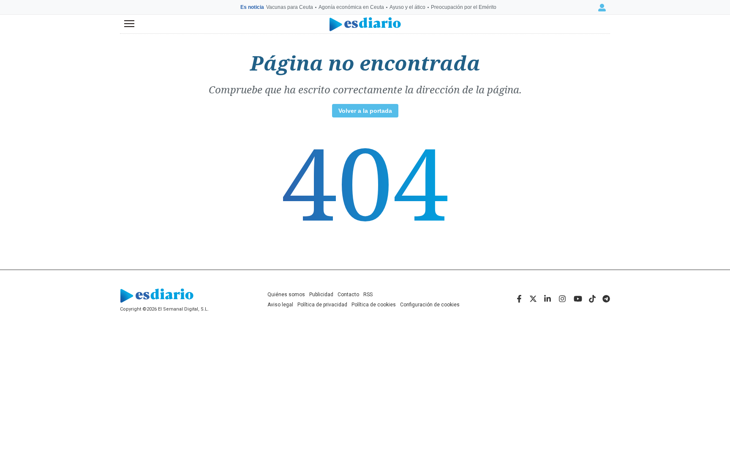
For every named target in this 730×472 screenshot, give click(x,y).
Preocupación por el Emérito (463, 7)
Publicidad (321, 294)
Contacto (348, 294)
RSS (368, 294)
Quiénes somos (286, 294)
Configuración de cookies (430, 305)
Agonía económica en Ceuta (351, 7)
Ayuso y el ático (407, 7)
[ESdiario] (365, 24)
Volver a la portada (365, 110)
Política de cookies (373, 305)
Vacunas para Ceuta (289, 7)
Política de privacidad (322, 305)
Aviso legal (280, 305)
